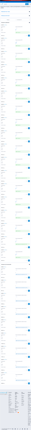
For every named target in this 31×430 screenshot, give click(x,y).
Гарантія (29, 417)
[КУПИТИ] (29, 35)
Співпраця (29, 399)
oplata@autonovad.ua (11, 412)
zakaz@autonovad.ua (11, 408)
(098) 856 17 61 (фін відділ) (10, 405)
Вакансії (22, 405)
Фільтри (8, 19)
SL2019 (5, 38)
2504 (4, 266)
